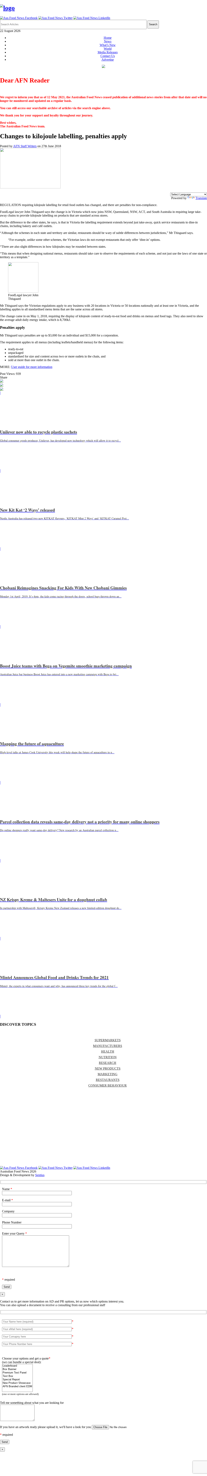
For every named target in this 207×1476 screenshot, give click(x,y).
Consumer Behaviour (107, 1085)
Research (107, 1063)
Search (153, 24)
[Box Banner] (17, 1369)
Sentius (39, 1175)
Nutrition (108, 1057)
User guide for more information (31, 367)
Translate (201, 198)
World (108, 48)
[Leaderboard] (17, 1366)
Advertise (107, 59)
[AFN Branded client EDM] (17, 1386)
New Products (107, 1068)
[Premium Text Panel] (17, 1372)
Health (107, 1051)
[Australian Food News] (7, 8)
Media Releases (108, 52)
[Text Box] (17, 1376)
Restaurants (107, 1080)
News (107, 41)
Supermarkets (108, 1040)
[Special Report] (17, 1379)
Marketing (107, 1074)
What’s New (108, 45)
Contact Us (107, 56)
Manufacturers (107, 1046)
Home (108, 37)
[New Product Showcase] (17, 1383)
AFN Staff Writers (25, 146)
